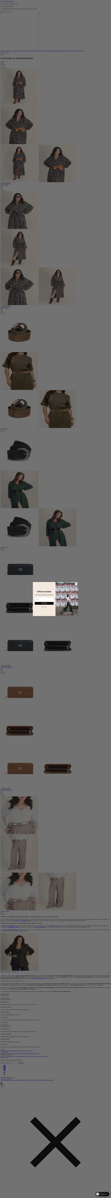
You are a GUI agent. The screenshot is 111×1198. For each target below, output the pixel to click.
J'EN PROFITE (44, 603)
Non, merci (44, 607)
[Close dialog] (76, 584)
